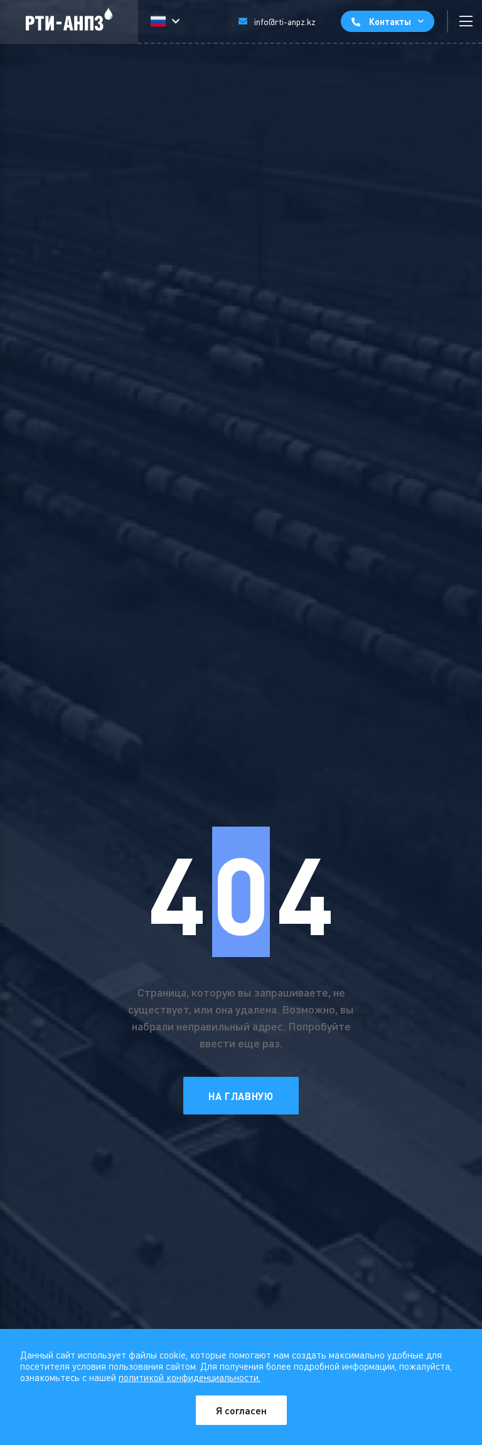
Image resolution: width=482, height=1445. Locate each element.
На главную (240, 1096)
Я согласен (241, 1410)
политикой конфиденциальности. (189, 1377)
